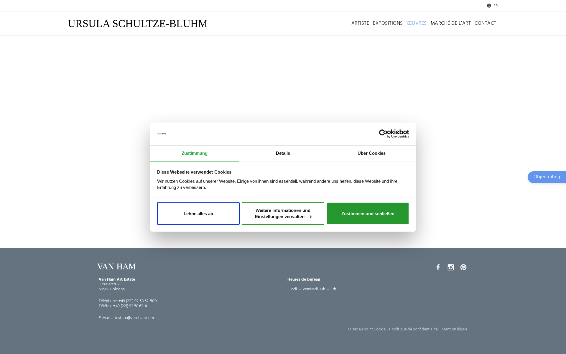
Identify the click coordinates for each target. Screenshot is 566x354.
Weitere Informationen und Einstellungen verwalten (282, 213)
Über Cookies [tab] (372, 152)
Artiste (360, 23)
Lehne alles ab (198, 213)
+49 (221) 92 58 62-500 (138, 301)
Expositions (388, 23)
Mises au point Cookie (367, 329)
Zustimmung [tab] (195, 152)
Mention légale (454, 329)
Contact (485, 23)
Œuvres (417, 23)
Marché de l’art (451, 23)
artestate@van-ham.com (132, 318)
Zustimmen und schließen (367, 213)
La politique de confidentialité (412, 329)
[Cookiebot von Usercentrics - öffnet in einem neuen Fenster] (383, 133)
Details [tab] (283, 152)
